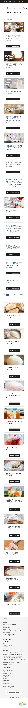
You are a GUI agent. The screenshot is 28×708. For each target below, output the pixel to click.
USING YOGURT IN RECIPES (12, 211)
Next (21, 294)
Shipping (5, 622)
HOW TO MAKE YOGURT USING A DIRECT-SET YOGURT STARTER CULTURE (14, 264)
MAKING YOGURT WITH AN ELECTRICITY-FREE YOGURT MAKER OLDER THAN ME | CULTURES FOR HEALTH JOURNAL (14, 182)
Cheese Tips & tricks (12, 368)
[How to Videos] (14, 597)
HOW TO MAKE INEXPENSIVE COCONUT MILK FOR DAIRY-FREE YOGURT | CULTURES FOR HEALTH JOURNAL (14, 228)
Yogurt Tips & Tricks (12, 342)
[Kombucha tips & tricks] (14, 413)
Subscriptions (6, 632)
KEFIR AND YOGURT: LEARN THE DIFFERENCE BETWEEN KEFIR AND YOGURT (14, 37)
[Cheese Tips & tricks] (14, 359)
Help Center (6, 646)
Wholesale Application (8, 686)
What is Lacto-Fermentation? (10, 653)
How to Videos (13, 605)
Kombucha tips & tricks (14, 422)
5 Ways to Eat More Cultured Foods (12, 657)
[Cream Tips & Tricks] (14, 571)
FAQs (4, 643)
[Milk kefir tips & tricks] (14, 465)
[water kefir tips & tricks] (14, 439)
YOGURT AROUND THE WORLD (13, 281)
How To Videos (6, 677)
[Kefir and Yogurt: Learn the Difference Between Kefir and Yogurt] (14, 27)
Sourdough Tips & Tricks (13, 316)
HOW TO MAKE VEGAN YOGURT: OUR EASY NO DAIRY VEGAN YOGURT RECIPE (14, 119)
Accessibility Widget (8, 635)
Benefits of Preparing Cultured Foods (12, 654)
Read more (14, 324)
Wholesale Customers (8, 688)
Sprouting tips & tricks (14, 528)
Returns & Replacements (9, 624)
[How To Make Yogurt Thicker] (14, 83)
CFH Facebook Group (8, 670)
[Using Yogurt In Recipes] (14, 202)
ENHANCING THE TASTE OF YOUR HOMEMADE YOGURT (14, 147)
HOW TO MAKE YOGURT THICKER (14, 92)
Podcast (5, 672)
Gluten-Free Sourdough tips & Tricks (13, 395)
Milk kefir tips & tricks (14, 474)
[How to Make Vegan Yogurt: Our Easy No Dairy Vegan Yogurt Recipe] (14, 109)
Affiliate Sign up (7, 673)
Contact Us (5, 626)
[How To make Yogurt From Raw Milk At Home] (14, 56)
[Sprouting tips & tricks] (14, 519)
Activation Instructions (8, 645)
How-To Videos (6, 642)
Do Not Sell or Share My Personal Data (13, 631)
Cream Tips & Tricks (12, 580)
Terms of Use (6, 627)
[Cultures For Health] (14, 8)
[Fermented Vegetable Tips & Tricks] (14, 491)
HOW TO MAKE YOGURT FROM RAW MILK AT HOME (14, 65)
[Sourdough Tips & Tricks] (14, 308)
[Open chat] (22, 703)
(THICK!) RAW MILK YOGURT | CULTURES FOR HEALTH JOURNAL (13, 247)
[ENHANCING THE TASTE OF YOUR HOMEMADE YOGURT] (14, 138)
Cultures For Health (15, 697)
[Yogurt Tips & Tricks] (14, 334)
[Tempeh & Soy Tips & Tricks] (14, 545)
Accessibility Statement (9, 634)
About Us (5, 621)
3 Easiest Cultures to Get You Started (12, 656)
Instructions (6, 680)
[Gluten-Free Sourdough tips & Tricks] (14, 385)
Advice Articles (6, 675)
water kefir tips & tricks (14, 448)
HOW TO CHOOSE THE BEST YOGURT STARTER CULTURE (14, 164)
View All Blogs (13, 46)
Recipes (5, 678)
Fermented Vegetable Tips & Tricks (14, 501)
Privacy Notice (6, 629)
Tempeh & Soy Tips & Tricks (12, 554)
